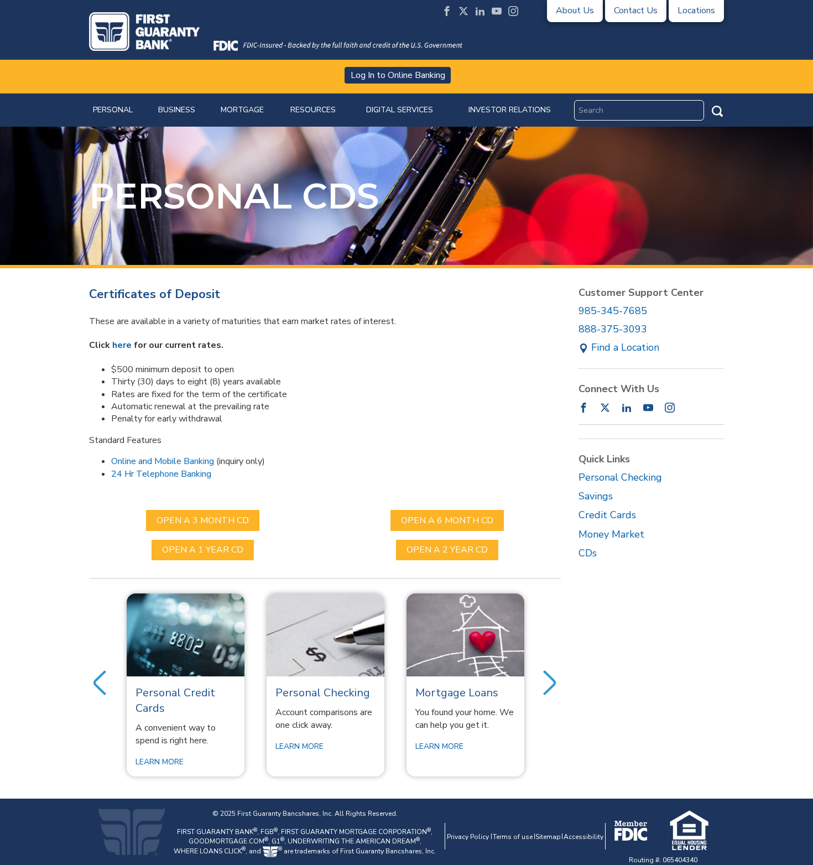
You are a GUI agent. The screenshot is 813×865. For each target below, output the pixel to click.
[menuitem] (112, 110)
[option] (186, 685)
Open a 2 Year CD (447, 550)
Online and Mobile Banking (162, 461)
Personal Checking (620, 477)
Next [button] (549, 683)
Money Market (611, 534)
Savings (596, 496)
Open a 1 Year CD (202, 550)
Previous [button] (100, 683)
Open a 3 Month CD (203, 520)
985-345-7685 (613, 310)
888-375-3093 (613, 329)
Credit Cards (607, 515)
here (122, 345)
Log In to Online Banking (398, 75)
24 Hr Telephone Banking (161, 474)
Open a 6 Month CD (447, 520)
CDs (588, 553)
